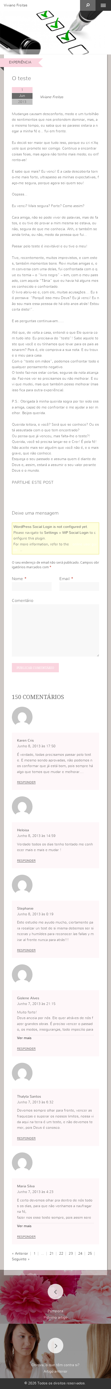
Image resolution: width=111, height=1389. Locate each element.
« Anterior (20, 1253)
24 (80, 1253)
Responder (26, 782)
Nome (17, 579)
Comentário (22, 601)
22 (61, 1253)
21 (52, 1253)
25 (90, 1253)
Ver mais (24, 1038)
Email (64, 579)
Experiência (20, 62)
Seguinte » (21, 1259)
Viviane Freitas (15, 5)
